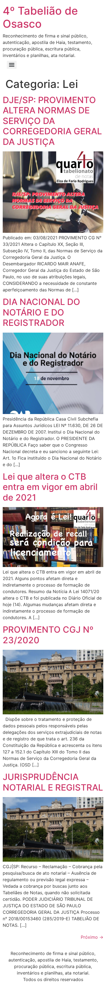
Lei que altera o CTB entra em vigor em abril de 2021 (50, 487)
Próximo (92, 937)
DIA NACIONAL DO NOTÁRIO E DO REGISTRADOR (41, 312)
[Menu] (12, 65)
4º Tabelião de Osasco (40, 17)
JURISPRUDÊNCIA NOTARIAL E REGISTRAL (53, 782)
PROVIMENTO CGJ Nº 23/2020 (48, 634)
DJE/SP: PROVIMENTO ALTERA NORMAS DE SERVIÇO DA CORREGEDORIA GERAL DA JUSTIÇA (52, 121)
